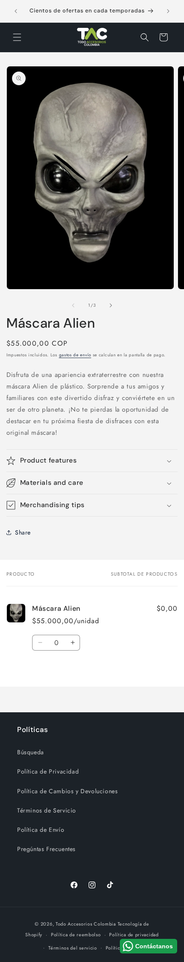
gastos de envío (75, 355)
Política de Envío (40, 829)
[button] (17, 37)
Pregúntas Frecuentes (46, 849)
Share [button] (23, 532)
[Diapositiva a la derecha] (110, 305)
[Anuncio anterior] (15, 11)
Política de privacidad (133, 934)
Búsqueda (30, 752)
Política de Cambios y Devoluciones (67, 791)
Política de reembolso (76, 934)
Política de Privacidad (48, 771)
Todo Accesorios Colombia (86, 923)
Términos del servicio (72, 947)
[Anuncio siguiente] (168, 11)
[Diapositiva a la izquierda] (73, 305)
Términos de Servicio (46, 810)
